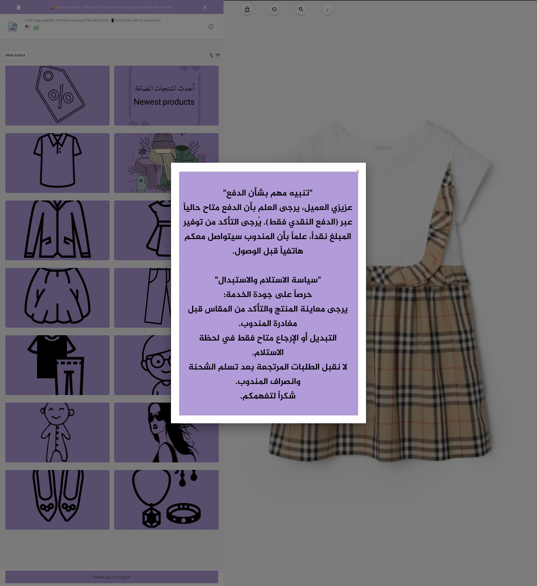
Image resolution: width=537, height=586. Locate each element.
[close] (358, 171)
